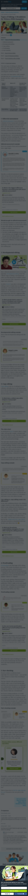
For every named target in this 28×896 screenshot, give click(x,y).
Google (6, 893)
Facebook (19, 893)
